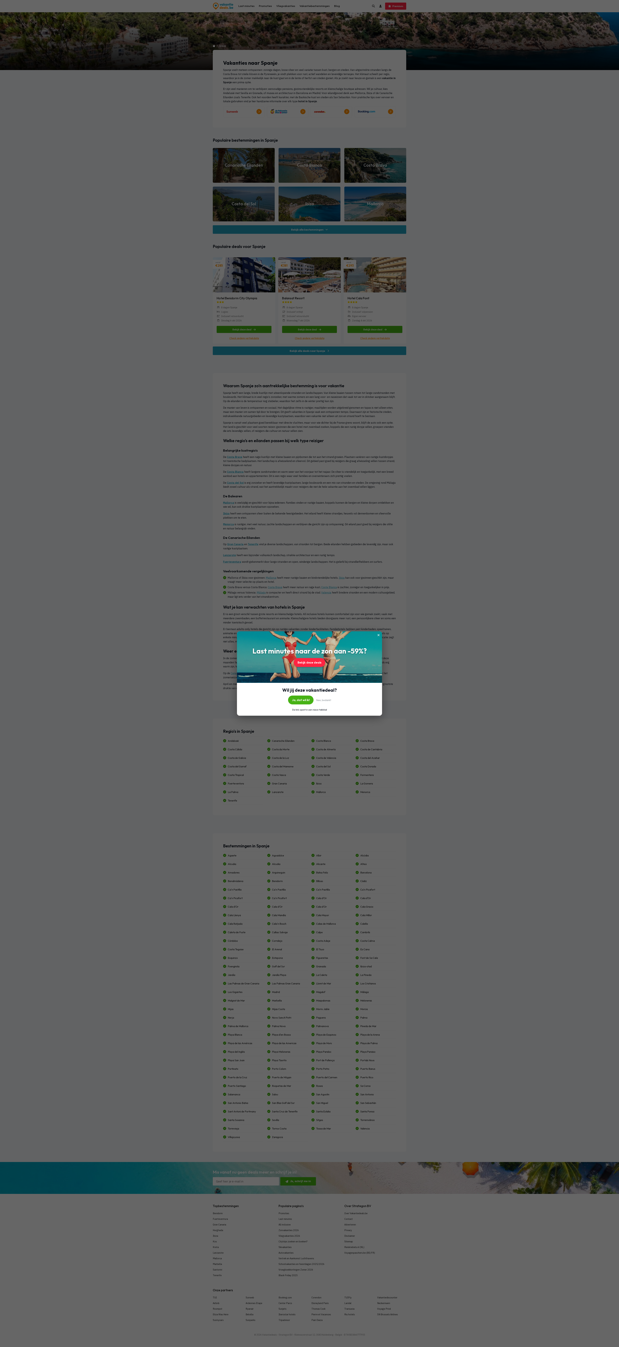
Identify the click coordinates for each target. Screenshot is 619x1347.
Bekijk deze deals (309, 662)
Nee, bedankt (323, 700)
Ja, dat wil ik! (301, 700)
